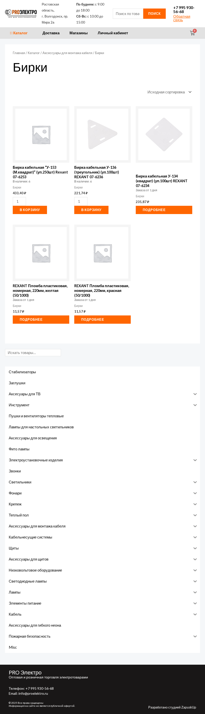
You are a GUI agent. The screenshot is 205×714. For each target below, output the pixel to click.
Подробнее (154, 210)
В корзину (30, 210)
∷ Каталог (19, 33)
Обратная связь (181, 18)
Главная (19, 53)
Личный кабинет (113, 33)
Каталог (34, 53)
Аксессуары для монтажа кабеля (67, 53)
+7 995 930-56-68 (183, 9)
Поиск (154, 14)
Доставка (51, 33)
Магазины (79, 33)
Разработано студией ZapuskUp (172, 707)
